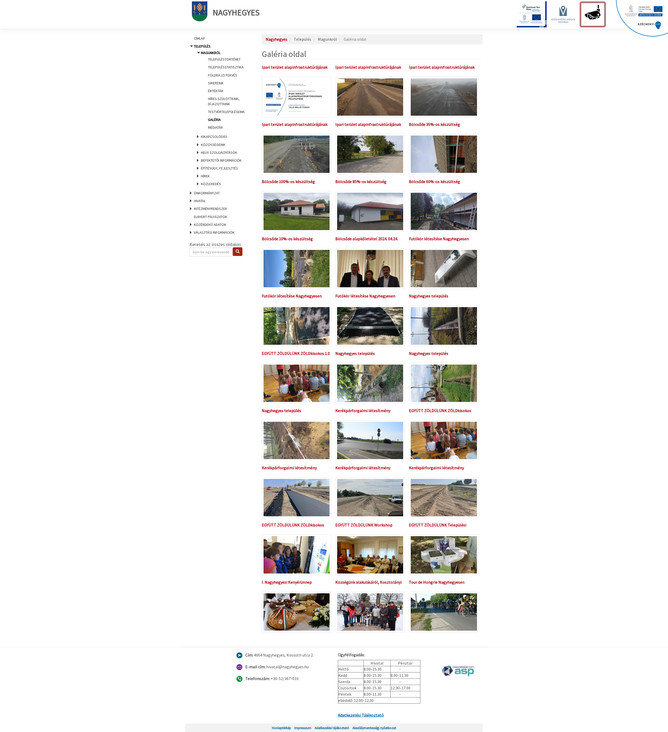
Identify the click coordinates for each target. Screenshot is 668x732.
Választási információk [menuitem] (214, 232)
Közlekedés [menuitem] (211, 183)
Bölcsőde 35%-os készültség (434, 124)
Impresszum (302, 728)
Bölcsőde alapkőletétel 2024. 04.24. (366, 238)
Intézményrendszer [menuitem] (210, 208)
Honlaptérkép (281, 728)
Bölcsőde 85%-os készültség (360, 181)
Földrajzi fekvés (222, 75)
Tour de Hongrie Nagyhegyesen (436, 582)
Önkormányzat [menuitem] (207, 193)
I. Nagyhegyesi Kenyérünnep (287, 582)
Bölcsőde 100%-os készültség (288, 181)
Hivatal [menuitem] (200, 200)
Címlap (199, 38)
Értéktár (215, 91)
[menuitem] (219, 38)
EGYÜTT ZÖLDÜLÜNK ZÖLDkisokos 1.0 (296, 353)
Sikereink (216, 83)
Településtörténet (224, 59)
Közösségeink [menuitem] (213, 144)
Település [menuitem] (219, 115)
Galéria (214, 119)
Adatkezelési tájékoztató (332, 728)
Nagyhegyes (236, 12)
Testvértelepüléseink (226, 111)
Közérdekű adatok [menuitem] (210, 224)
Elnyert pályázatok (210, 216)
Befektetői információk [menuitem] (221, 160)
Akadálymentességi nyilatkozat (374, 728)
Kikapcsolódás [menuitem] (214, 136)
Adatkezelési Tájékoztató (361, 715)
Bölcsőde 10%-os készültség (287, 238)
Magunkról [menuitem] (223, 90)
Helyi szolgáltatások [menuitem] (219, 152)
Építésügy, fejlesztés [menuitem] (219, 168)
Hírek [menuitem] (205, 176)
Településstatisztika (226, 67)
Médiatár (215, 127)
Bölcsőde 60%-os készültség (434, 181)
